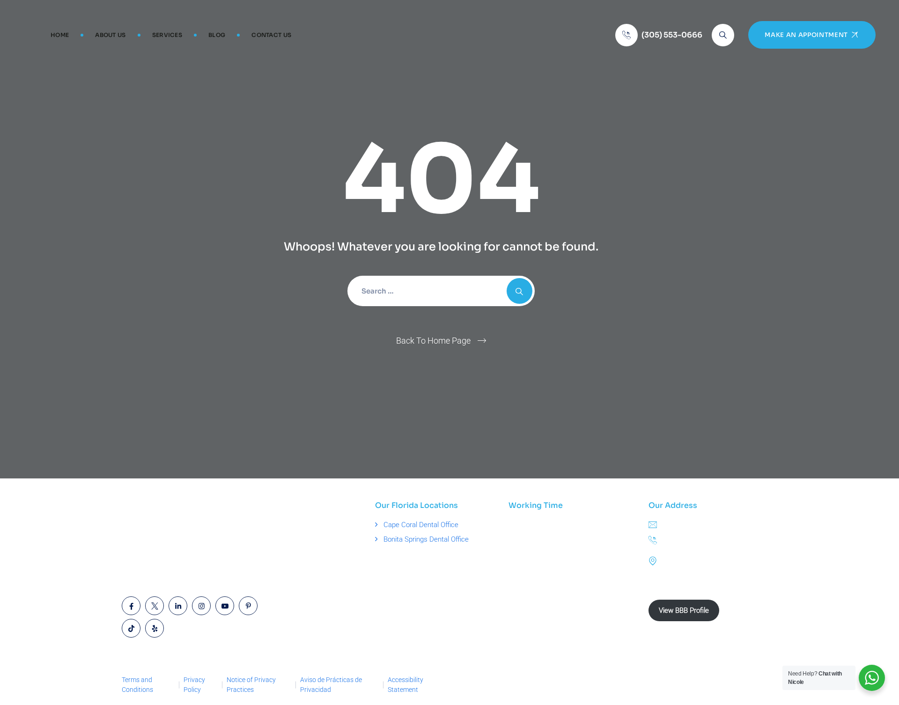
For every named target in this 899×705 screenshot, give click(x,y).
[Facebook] (131, 605)
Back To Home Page (433, 340)
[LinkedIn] (178, 605)
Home (60, 34)
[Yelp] (154, 628)
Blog (216, 34)
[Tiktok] (131, 628)
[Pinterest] (248, 605)
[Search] (723, 35)
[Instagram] (201, 605)
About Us (110, 34)
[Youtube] (224, 605)
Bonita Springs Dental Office (426, 539)
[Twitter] (154, 605)
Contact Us (271, 34)
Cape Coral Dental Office (420, 525)
